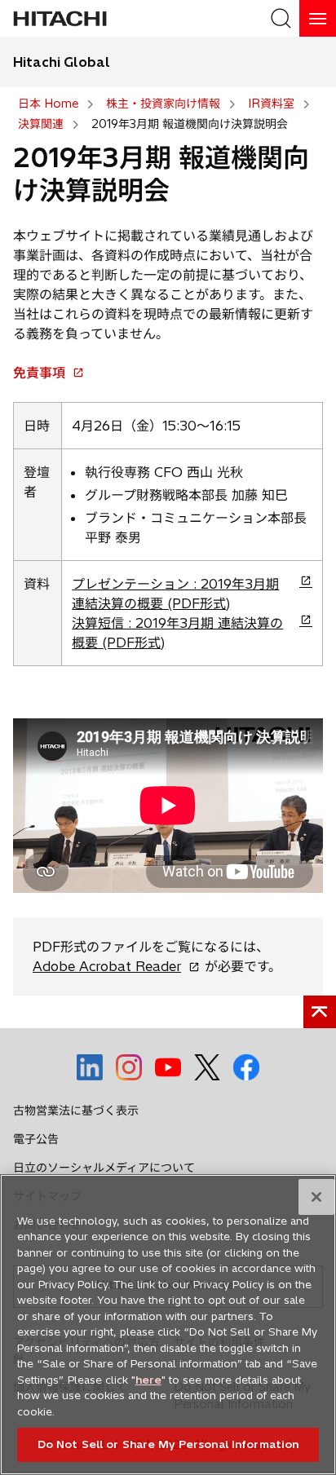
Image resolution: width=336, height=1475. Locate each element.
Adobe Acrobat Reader (113, 966)
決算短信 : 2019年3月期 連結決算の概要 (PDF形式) (177, 633)
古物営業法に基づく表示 (76, 1110)
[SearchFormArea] (281, 18)
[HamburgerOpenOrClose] (317, 18)
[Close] (316, 1197)
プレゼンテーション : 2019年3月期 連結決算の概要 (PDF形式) (175, 594)
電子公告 (36, 1139)
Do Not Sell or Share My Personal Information (168, 1444)
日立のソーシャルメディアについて (104, 1167)
